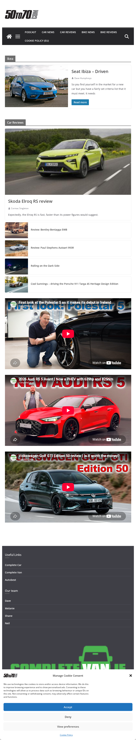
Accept (68, 707)
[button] (130, 675)
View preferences (68, 726)
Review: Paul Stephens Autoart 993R (52, 247)
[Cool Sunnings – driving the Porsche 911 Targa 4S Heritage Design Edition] (16, 285)
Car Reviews (68, 32)
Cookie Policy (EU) (37, 40)
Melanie (10, 608)
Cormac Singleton (20, 208)
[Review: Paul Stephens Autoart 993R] (16, 248)
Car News (48, 32)
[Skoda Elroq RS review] (68, 162)
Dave (8, 600)
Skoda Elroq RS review (30, 201)
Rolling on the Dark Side (45, 265)
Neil (7, 623)
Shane (8, 615)
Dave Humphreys (83, 78)
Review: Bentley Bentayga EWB (49, 229)
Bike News (88, 32)
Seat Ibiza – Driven (90, 71)
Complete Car (13, 565)
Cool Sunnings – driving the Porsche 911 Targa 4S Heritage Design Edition (74, 283)
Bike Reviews (108, 32)
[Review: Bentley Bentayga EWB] (16, 230)
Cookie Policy (66, 734)
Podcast (30, 32)
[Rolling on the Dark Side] (16, 266)
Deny (68, 717)
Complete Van (13, 572)
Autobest (10, 580)
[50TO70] (9, 36)
